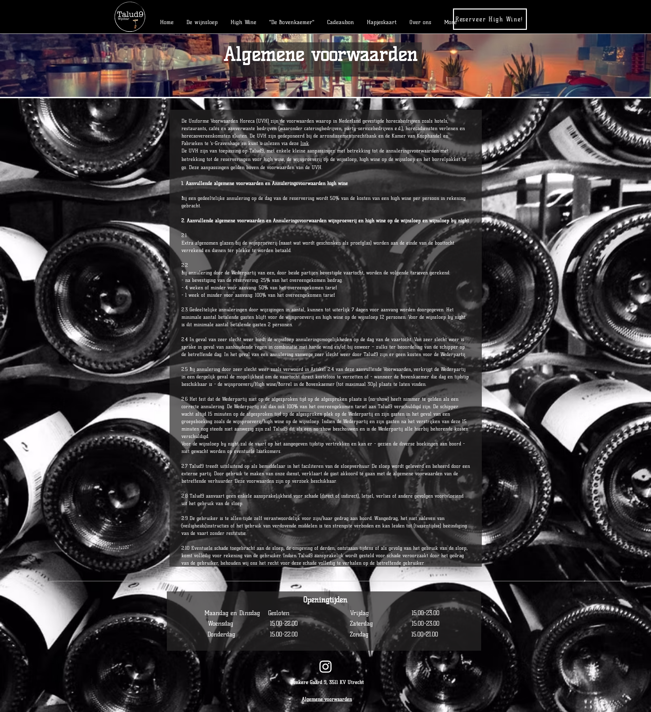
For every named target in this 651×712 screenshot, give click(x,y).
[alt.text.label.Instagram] (325, 666)
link (304, 143)
